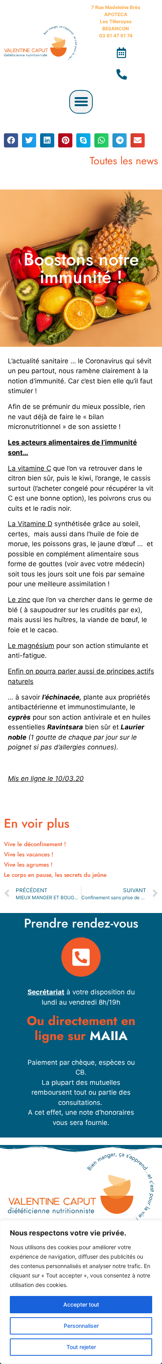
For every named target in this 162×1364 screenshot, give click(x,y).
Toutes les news (124, 160)
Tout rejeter (81, 1347)
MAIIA (109, 1036)
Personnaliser (81, 1325)
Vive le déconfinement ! (35, 844)
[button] (81, 102)
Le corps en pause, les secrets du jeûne (55, 875)
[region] (81, 1292)
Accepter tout (81, 1304)
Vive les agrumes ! (28, 864)
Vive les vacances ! (28, 854)
